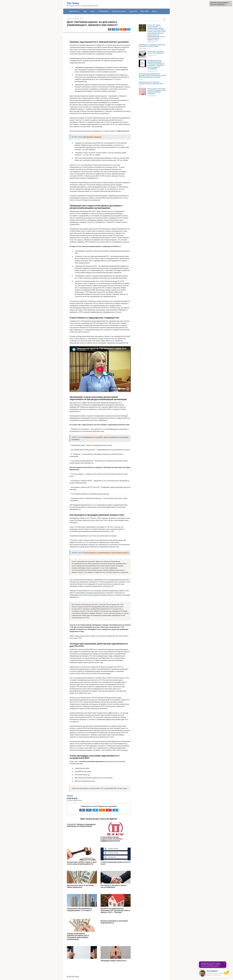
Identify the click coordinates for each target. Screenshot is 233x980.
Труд (85, 11)
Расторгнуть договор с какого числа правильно (155, 52)
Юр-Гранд (73, 3)
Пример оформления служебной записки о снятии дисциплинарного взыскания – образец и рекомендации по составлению (156, 65)
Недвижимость (74, 11)
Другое (154, 11)
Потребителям (103, 11)
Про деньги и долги (118, 11)
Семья (92, 11)
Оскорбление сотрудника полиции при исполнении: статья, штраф (152, 45)
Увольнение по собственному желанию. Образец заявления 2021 (151, 83)
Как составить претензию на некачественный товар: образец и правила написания (156, 91)
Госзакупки (133, 11)
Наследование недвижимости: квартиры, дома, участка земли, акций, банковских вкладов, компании (152, 75)
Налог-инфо (144, 11)
